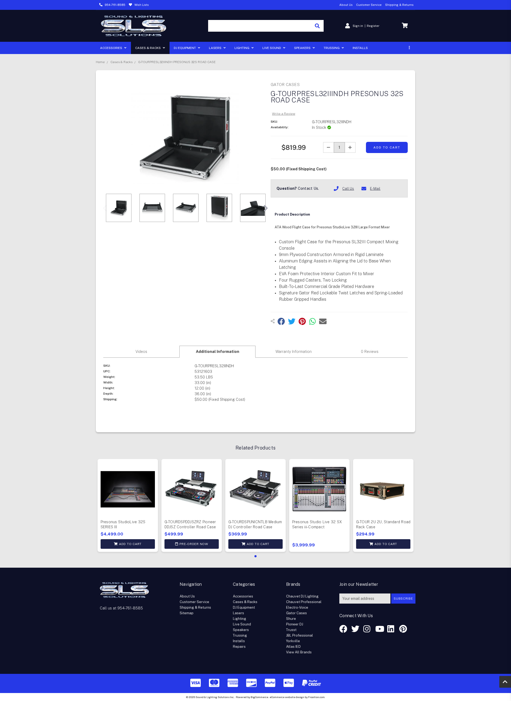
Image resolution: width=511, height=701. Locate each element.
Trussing (332, 48)
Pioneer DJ (294, 624)
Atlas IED (293, 647)
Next (265, 208)
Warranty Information (293, 351)
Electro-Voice (297, 607)
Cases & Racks (148, 48)
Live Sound (272, 48)
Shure (291, 619)
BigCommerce (259, 697)
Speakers (302, 48)
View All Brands (299, 652)
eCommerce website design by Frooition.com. (297, 697)
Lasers (215, 48)
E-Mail (375, 189)
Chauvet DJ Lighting (302, 596)
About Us (346, 4)
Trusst (291, 630)
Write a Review (283, 114)
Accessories (111, 48)
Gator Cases (296, 613)
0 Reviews (369, 351)
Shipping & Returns (399, 4)
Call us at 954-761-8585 (121, 608)
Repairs (239, 647)
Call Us (348, 189)
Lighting (242, 48)
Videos (141, 351)
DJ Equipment (185, 48)
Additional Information (217, 351)
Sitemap (186, 613)
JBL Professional (299, 635)
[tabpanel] (128, 505)
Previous (104, 208)
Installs (360, 48)
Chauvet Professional (304, 602)
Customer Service (369, 4)
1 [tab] (255, 556)
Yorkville (293, 641)
